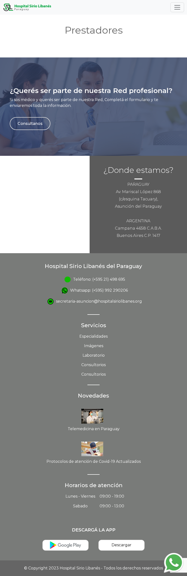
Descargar (121, 545)
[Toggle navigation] (177, 7)
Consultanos (30, 123)
